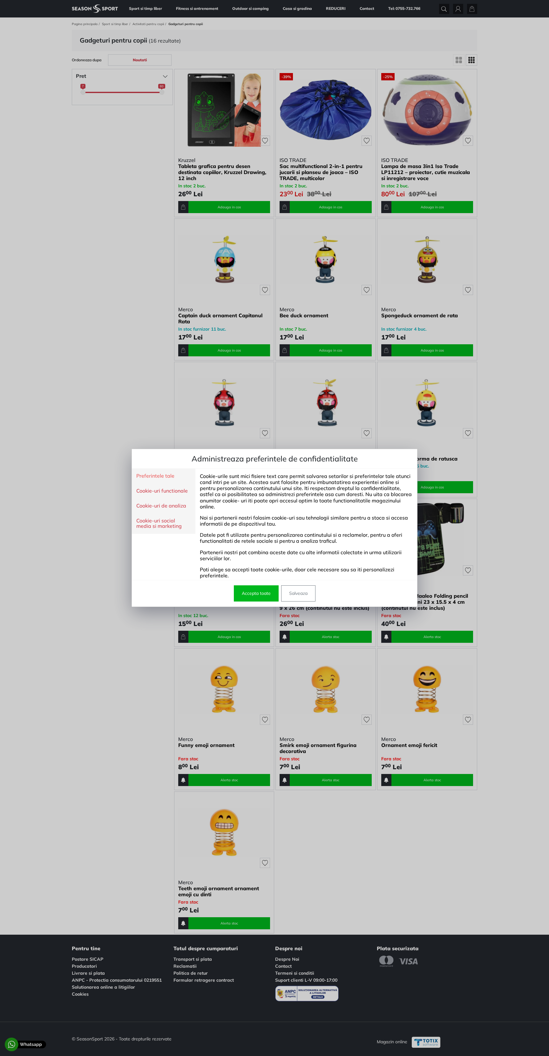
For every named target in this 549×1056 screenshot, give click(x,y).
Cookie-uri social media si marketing (159, 523)
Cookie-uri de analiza (161, 506)
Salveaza (298, 593)
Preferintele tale (155, 476)
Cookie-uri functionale (162, 491)
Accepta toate (256, 593)
